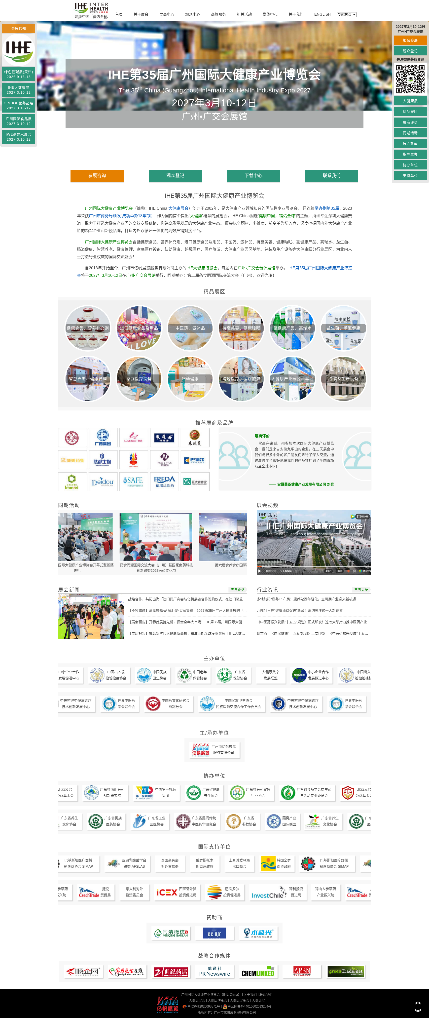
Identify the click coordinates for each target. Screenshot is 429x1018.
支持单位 (410, 176)
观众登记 (410, 51)
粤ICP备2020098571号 (203, 1006)
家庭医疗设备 (139, 379)
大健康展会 (178, 208)
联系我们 (332, 175)
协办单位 (410, 165)
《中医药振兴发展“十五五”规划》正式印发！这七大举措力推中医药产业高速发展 (319, 622)
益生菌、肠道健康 (343, 328)
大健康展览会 (239, 1000)
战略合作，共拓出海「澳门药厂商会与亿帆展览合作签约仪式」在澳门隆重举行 (189, 599)
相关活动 (244, 14)
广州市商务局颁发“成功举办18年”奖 (120, 216)
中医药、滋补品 (190, 328)
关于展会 (141, 14)
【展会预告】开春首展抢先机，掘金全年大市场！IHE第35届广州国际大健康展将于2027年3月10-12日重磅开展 (213, 622)
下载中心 (253, 175)
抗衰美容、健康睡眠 (241, 328)
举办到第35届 (327, 208)
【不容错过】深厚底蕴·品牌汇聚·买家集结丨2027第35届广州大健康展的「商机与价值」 (196, 610)
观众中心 (192, 14)
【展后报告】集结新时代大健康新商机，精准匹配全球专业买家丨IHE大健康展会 (190, 633)
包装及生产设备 (343, 379)
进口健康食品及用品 (139, 328)
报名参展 (410, 40)
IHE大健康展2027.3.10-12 (19, 89)
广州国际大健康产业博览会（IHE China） (211, 994)
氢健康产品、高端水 (293, 328)
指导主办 (410, 154)
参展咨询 (97, 175)
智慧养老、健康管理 (88, 379)
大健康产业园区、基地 (292, 379)
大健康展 (410, 101)
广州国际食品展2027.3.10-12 (19, 121)
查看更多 (238, 589)
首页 (119, 14)
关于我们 (295, 14)
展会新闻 (410, 144)
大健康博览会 (217, 1000)
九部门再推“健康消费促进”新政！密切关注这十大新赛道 (300, 610)
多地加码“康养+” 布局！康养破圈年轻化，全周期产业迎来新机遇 (306, 599)
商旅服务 (218, 14)
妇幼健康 (190, 379)
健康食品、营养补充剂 (88, 328)
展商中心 (166, 14)
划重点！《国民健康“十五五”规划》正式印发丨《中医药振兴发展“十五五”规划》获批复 (323, 633)
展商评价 (410, 122)
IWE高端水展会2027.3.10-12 (19, 136)
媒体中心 (270, 14)
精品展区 (410, 112)
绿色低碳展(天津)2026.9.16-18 (18, 74)
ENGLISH (322, 14)
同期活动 (410, 133)
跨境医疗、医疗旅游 (241, 379)
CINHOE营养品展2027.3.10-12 (19, 105)
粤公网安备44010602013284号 (249, 1006)
